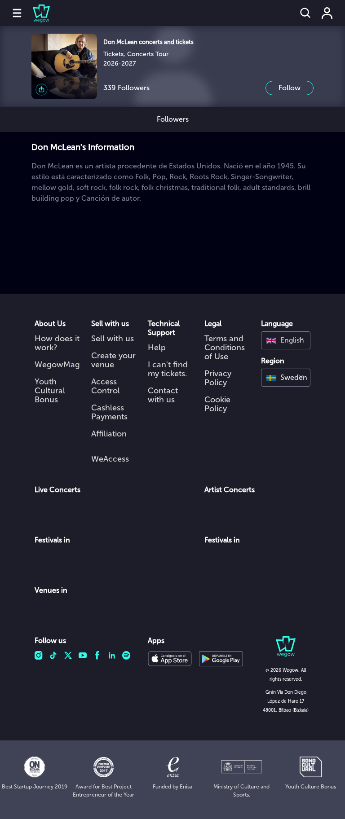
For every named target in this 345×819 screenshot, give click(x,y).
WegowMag (57, 364)
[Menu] (17, 13)
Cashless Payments (109, 412)
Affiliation (109, 433)
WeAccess (110, 458)
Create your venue (113, 360)
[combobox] (285, 340)
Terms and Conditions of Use (224, 347)
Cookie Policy (217, 404)
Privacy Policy (217, 378)
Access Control (105, 386)
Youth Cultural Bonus (50, 390)
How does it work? (57, 343)
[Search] (305, 13)
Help (157, 347)
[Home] (36, 13)
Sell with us (112, 338)
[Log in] (327, 13)
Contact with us (163, 395)
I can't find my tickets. (168, 369)
